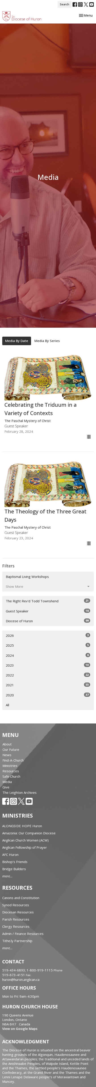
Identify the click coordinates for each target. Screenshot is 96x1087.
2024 (47, 655)
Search (64, 4)
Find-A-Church (13, 760)
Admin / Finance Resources (23, 933)
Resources (10, 771)
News (6, 755)
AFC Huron (10, 854)
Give (5, 787)
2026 (47, 635)
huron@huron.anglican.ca (21, 979)
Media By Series (47, 340)
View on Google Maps (20, 1028)
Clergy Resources (15, 926)
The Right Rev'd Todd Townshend (47, 600)
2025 (47, 645)
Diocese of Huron (47, 620)
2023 (47, 665)
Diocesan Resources (18, 912)
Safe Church (11, 776)
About (7, 744)
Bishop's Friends (14, 861)
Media (7, 781)
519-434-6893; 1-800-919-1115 (28, 970)
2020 (47, 695)
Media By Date (16, 340)
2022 (47, 675)
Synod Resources (15, 905)
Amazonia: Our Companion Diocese (29, 833)
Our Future (10, 749)
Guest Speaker (47, 611)
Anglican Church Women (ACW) (25, 840)
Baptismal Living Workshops (27, 576)
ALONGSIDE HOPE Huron (22, 826)
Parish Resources (15, 919)
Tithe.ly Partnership (17, 940)
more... (7, 876)
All (7, 705)
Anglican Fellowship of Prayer (24, 847)
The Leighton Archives (19, 792)
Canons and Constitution (20, 897)
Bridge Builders (14, 869)
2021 (47, 684)
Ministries (9, 765)
